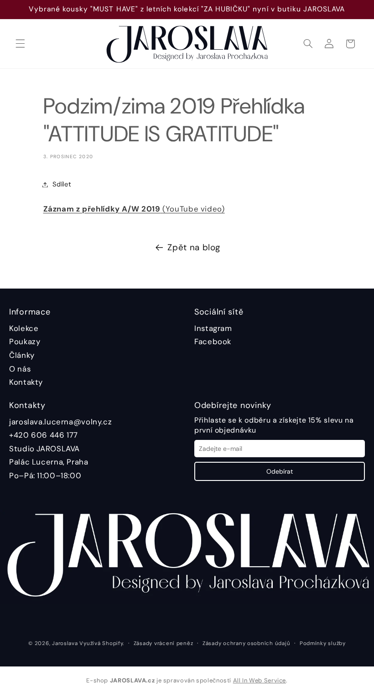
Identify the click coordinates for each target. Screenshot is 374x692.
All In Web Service (259, 680)
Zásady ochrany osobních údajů (246, 643)
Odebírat (279, 471)
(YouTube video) (134, 209)
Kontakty (26, 382)
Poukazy (24, 341)
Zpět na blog (193, 247)
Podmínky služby (323, 643)
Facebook (212, 341)
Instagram (213, 328)
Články (22, 355)
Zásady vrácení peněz (163, 643)
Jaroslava (65, 643)
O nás (20, 369)
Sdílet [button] (62, 184)
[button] (20, 43)
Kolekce (23, 328)
